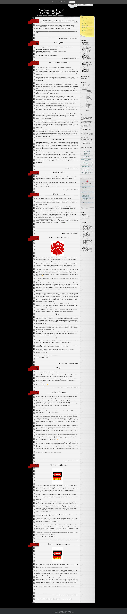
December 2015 (86, 47)
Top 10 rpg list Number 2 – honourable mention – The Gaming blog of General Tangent (88, 234)
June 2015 (85, 54)
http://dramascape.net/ (41, 323)
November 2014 (86, 62)
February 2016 (86, 46)
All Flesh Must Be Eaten (62, 387)
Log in (84, 214)
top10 (88, 135)
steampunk (88, 104)
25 (51, 599)
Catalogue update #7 (87, 249)
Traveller (82, 137)
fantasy (87, 95)
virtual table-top (69, 363)
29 (63, 599)
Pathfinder (87, 133)
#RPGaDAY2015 (89, 117)
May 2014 (85, 69)
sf (86, 102)
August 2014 (85, 65)
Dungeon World (86, 126)
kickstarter (85, 129)
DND (89, 125)
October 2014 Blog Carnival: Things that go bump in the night (87, 230)
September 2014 (86, 64)
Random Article (84, 78)
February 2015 (86, 58)
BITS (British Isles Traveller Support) (87, 160)
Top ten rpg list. (59, 172)
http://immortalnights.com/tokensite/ (60, 346)
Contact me (84, 23)
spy (87, 103)
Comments (86, 217)
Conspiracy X (86, 122)
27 (57, 599)
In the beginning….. (59, 392)
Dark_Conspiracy (83, 125)
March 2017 (85, 42)
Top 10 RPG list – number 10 (59, 63)
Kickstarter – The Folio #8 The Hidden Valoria (87, 203)
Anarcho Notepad (58, 612)
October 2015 (86, 49)
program (87, 134)
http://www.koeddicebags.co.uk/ (45, 219)
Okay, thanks (71, 1)
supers (67, 38)
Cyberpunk (88, 94)
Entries (85, 215)
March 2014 (85, 71)
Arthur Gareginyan (71, 612)
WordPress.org (86, 218)
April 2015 (85, 56)
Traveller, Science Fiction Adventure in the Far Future (87, 168)
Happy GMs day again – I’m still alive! (87, 187)
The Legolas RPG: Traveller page (87, 162)
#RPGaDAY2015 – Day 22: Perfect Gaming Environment (87, 200)
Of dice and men (59, 194)
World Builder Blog (87, 157)
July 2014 (85, 67)
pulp (87, 101)
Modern (87, 98)
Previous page (41, 599)
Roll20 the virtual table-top (59, 237)
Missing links (59, 42)
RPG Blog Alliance (87, 150)
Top (83, 20)
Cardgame (85, 85)
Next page (68, 599)
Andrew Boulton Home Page (87, 164)
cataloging (82, 122)
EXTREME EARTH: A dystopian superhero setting (59, 21)
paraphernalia (83, 133)
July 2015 (85, 53)
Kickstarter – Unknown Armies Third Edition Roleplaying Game (87, 195)
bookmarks (85, 121)
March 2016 (85, 44)
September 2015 (86, 50)
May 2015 (85, 55)
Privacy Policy (85, 27)
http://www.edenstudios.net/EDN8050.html (45, 536)
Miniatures (85, 87)
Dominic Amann (86, 250)
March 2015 (85, 57)
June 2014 (85, 68)
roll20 (89, 134)
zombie (87, 137)
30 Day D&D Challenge (86, 118)
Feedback (84, 32)
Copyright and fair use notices (87, 29)
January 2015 (86, 60)
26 (54, 599)
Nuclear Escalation (89, 130)
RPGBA (92, 134)
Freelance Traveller (87, 170)
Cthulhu (89, 122)
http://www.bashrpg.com (51, 49)
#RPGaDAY (83, 117)
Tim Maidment (87, 151)
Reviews (65, 539)
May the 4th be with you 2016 (87, 191)
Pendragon (88, 99)
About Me (84, 22)
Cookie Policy (85, 25)
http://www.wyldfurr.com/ (41, 352)
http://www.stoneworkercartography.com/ (49, 335)
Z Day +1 (59, 368)
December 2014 (86, 61)
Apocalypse (88, 92)
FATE (87, 96)
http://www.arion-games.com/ (65, 342)
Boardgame (85, 84)
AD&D (83, 120)
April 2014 (85, 70)
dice (86, 125)
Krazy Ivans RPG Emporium (87, 172)
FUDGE (91, 126)
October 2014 (86, 63)
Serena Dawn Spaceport (87, 173)
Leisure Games (87, 156)
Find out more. (64, 1)
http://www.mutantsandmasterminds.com (57, 51)
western (87, 110)
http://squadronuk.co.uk (47, 52)
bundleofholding (89, 121)
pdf (90, 133)
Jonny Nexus (87, 153)
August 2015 (85, 51)
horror (87, 97)
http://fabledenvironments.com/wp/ (46, 329)
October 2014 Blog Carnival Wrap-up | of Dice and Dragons (87, 226)
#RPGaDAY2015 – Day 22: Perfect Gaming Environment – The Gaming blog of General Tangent (87, 242)
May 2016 (85, 43)
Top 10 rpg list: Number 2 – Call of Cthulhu (88, 238)
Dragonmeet (82, 126)
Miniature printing (86, 189)
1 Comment (76, 168)
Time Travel (88, 106)
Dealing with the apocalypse (59, 544)
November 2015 (86, 48)
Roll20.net (47, 357)
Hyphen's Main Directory (87, 166)
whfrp (84, 137)
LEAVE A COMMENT (74, 38)
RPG (65, 38)
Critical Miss (87, 154)
